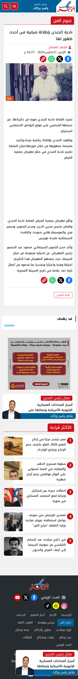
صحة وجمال (22, 630)
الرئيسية (66, 615)
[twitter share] (59, 59)
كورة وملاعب (63, 630)
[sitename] (39, 583)
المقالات (27, 637)
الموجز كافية (25, 622)
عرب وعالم (65, 637)
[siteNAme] (66, 6)
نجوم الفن (65, 622)
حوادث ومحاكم (45, 637)
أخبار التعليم (37, 615)
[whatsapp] (43, 59)
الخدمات (20, 615)
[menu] (14, 6)
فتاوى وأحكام (42, 630)
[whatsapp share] (51, 59)
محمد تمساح (58, 47)
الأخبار (53, 615)
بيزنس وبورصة (46, 622)
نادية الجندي (63, 295)
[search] (6, 6)
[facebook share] (68, 59)
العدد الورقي (49, 597)
